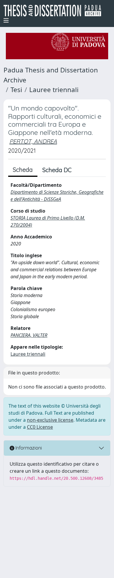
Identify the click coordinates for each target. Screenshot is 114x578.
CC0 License (40, 427)
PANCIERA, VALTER (29, 335)
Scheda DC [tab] (57, 170)
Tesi (16, 89)
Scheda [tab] (23, 169)
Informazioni (28, 448)
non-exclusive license (50, 420)
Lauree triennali (54, 89)
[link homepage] (55, 11)
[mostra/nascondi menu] (6, 20)
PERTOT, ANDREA (33, 141)
